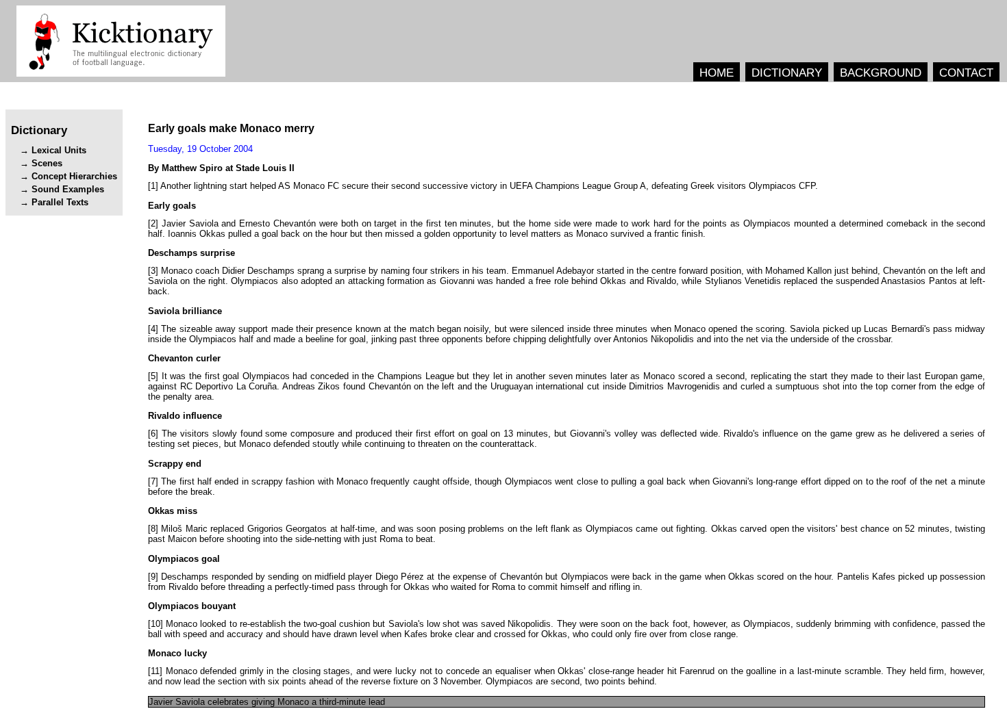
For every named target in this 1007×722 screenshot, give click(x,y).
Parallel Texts (60, 202)
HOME (716, 72)
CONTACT (966, 72)
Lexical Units (59, 150)
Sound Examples (68, 189)
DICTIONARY (786, 72)
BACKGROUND (880, 72)
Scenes (47, 163)
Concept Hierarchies (74, 176)
